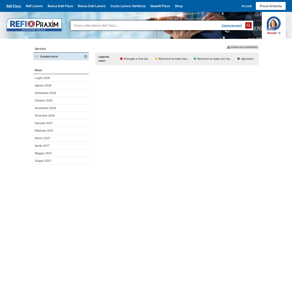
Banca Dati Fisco (60, 6)
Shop (179, 6)
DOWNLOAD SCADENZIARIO (244, 47)
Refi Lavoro (34, 6)
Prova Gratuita (271, 6)
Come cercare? (232, 25)
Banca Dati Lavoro (92, 6)
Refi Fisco (13, 6)
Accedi (247, 6)
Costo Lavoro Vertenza (128, 6)
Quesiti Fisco (160, 6)
